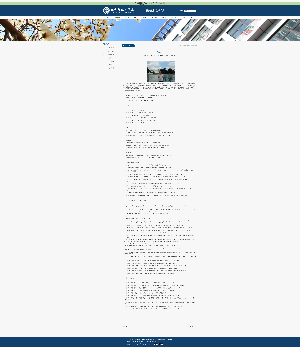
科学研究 (145, 17)
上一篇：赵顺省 (127, 326)
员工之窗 (192, 17)
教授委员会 (111, 51)
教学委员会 (111, 54)
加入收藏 (181, 10)
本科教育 (154, 17)
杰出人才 (111, 58)
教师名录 (111, 65)
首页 (108, 17)
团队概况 (111, 48)
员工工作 (182, 17)
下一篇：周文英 (192, 326)
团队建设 (126, 17)
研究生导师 (111, 61)
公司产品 (164, 17)
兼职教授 (111, 68)
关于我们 (117, 17)
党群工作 (173, 17)
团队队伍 (135, 17)
